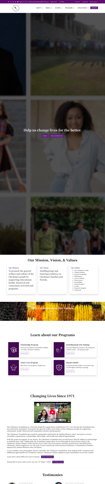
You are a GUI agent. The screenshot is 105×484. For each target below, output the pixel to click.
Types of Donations (47, 457)
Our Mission (14, 268)
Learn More (52, 313)
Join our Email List (56, 136)
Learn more (24, 353)
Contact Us (85, 1)
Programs (69, 8)
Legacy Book (54, 1)
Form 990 (77, 1)
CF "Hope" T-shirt (58, 462)
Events (58, 8)
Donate (94, 8)
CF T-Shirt (61, 1)
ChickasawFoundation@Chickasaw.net (39, 1)
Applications (82, 8)
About (38, 8)
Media (48, 8)
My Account (93, 1)
